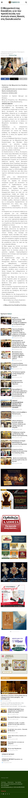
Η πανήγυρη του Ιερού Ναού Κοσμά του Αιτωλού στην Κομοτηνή (19, 442)
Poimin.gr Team (13, 55)
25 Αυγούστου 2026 (17, 360)
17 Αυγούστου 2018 (13, 750)
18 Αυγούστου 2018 (13, 745)
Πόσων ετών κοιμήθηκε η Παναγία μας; (19, 413)
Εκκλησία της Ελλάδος (4, 318)
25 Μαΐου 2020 (4, 55)
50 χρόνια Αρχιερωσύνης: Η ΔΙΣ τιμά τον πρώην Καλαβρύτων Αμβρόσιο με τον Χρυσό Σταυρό (19, 321)
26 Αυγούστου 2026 (17, 326)
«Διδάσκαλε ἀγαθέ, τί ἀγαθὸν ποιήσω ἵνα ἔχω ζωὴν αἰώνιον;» (16, 723)
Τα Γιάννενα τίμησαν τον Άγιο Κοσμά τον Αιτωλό (18, 373)
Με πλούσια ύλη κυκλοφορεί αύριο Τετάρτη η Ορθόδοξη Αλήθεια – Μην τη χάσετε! (18, 355)
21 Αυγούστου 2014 (7, 762)
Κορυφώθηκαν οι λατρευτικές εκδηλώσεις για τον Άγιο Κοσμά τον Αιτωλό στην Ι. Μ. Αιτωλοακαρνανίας (19, 392)
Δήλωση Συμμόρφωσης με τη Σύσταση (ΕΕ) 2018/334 (12, 787)
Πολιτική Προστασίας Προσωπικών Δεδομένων (11, 784)
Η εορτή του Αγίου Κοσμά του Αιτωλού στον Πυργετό (19, 365)
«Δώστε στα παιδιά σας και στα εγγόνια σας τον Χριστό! (19, 459)
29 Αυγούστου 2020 (13, 726)
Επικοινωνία (11, 782)
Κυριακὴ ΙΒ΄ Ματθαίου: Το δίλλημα (17, 717)
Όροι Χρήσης (18, 782)
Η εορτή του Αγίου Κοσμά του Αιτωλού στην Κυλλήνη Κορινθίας (19, 451)
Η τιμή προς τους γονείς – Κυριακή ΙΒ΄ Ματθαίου (17, 729)
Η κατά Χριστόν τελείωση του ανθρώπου (16, 742)
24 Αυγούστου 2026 (17, 463)
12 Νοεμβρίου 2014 (7, 756)
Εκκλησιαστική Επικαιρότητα (9, 52)
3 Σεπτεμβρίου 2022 (6, 701)
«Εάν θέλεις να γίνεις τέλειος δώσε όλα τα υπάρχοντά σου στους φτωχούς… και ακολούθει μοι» (14, 697)
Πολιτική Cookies (5, 785)
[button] (9, 631)
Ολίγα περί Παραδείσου (14, 748)
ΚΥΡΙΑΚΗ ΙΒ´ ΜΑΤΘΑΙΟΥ (8, 754)
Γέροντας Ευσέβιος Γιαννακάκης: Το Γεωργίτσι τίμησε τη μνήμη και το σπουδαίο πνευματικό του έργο (19, 332)
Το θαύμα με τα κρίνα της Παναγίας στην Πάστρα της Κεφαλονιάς (19, 433)
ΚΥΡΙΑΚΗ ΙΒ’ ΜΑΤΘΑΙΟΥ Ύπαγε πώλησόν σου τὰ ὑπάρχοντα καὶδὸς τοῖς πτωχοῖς (16, 710)
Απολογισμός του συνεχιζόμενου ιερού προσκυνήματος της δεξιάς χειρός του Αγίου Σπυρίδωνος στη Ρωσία (19, 344)
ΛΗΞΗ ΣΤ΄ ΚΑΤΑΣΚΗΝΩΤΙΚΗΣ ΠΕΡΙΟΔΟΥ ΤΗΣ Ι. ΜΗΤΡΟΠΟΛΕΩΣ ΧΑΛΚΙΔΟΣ (17, 404)
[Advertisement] (14, 36)
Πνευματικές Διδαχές (6, 412)
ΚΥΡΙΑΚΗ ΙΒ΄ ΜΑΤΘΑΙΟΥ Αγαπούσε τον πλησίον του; (12, 759)
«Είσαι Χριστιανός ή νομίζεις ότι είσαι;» (17, 736)
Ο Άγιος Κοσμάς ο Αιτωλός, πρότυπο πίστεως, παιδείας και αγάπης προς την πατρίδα (19, 424)
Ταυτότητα (3, 782)
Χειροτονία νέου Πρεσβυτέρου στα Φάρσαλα (17, 382)
